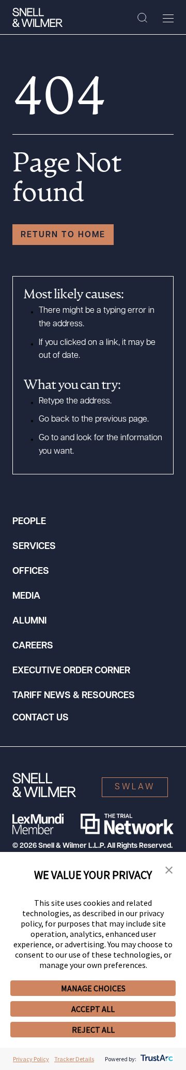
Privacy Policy (31, 1059)
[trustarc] (155, 1058)
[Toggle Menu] (168, 18)
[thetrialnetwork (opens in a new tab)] (127, 824)
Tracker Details (74, 1059)
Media (26, 596)
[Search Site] (142, 18)
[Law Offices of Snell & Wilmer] (37, 17)
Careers (32, 646)
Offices (30, 571)
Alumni (29, 621)
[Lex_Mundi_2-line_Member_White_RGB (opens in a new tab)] (38, 824)
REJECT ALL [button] (93, 1029)
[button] (169, 871)
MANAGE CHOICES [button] (93, 988)
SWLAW (135, 787)
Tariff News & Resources (73, 696)
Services (34, 547)
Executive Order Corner (71, 671)
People (29, 522)
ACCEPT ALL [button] (93, 1009)
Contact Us (40, 718)
